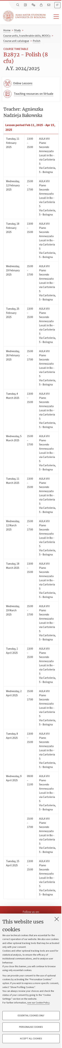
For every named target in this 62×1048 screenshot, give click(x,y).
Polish (36, 41)
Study (17, 30)
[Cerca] (18, 5)
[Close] (56, 919)
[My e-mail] (49, 5)
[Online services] (34, 5)
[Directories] (25, 5)
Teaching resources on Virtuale (33, 94)
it (57, 5)
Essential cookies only (31, 1015)
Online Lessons (22, 83)
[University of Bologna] (24, 16)
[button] (54, 17)
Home (7, 30)
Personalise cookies (31, 1027)
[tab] (57, 5)
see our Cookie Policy (38, 1002)
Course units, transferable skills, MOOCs (26, 36)
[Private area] (41, 5)
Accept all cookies (31, 1038)
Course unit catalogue (16, 41)
